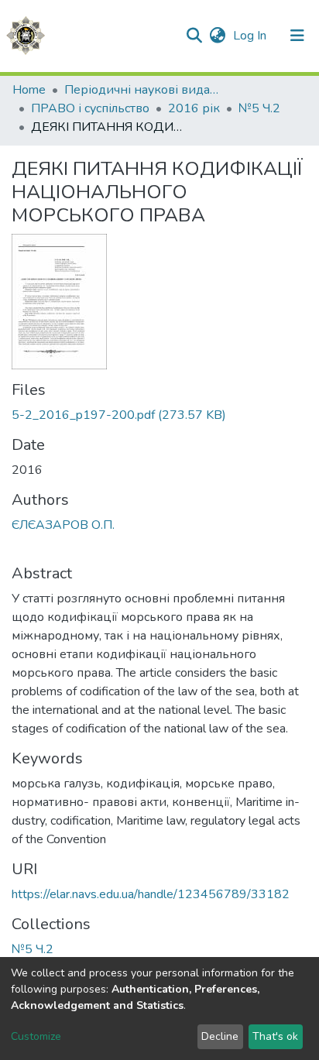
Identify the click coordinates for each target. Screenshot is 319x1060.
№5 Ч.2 (259, 108)
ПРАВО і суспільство (90, 108)
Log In (251, 35)
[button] (217, 35)
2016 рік (194, 108)
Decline (219, 1036)
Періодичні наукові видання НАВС (141, 89)
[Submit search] (194, 36)
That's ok (275, 1036)
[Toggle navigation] (297, 35)
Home (29, 89)
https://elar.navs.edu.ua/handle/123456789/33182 (151, 894)
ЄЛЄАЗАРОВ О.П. (63, 524)
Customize (36, 1036)
